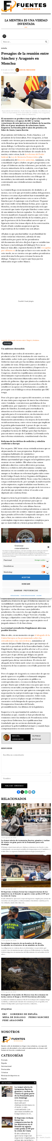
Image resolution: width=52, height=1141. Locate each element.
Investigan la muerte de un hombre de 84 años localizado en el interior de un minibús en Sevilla (22, 944)
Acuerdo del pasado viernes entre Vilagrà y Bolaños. (20, 340)
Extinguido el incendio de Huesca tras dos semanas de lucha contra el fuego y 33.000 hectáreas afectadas (24, 996)
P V (26, 27)
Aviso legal (38, 595)
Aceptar (26, 577)
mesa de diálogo (14, 1017)
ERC (4, 1014)
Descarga (7, 343)
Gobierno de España (24, 1014)
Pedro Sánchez (39, 1017)
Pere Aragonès (12, 1020)
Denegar (26, 584)
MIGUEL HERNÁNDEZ (27, 70)
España (4, 48)
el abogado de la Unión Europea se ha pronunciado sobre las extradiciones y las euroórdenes (25, 638)
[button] (48, 547)
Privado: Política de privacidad (28, 595)
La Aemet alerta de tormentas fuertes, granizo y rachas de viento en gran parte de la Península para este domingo (25, 842)
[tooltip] (18, 792)
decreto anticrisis (26, 160)
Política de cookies (15, 595)
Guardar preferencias (26, 590)
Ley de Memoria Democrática (25, 157)
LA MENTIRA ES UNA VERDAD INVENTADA (26, 22)
